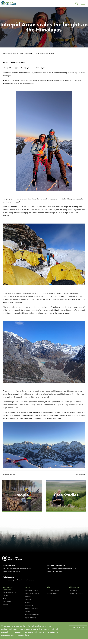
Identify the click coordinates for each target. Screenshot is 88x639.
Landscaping (29, 605)
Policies (5, 604)
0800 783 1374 (57, 572)
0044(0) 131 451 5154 (15, 572)
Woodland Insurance (32, 614)
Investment (28, 599)
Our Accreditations (9, 592)
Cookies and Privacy (76, 593)
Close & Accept (78, 627)
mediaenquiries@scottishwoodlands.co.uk (21, 580)
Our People (7, 601)
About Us (15, 53)
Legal (4, 598)
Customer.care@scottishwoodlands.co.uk (64, 569)
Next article (80, 474)
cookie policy (33, 632)
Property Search (52, 593)
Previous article (9, 474)
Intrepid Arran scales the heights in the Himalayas (39, 53)
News (21, 53)
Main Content (7, 53)
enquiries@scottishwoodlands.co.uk (19, 569)
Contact (5, 595)
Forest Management (31, 590)
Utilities (27, 602)
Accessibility (73, 590)
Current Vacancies (53, 590)
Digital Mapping (30, 617)
